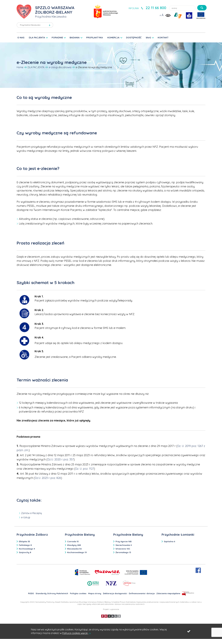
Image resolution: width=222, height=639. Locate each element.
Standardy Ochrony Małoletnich (52, 593)
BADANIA (75, 37)
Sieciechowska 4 (124, 545)
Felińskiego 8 (25, 545)
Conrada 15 (73, 541)
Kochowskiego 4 (27, 548)
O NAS (20, 37)
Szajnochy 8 (25, 552)
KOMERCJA (113, 37)
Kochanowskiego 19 (77, 552)
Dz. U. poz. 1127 (84, 468)
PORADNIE (57, 37)
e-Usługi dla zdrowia (60, 67)
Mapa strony (94, 593)
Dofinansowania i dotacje (142, 593)
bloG (148, 37)
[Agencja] (111, 616)
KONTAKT (163, 37)
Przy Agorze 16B (124, 541)
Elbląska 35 (24, 541)
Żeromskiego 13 (123, 552)
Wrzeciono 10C (123, 548)
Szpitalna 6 (169, 541)
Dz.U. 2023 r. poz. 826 (48, 478)
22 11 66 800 (156, 7)
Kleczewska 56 (74, 548)
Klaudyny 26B (74, 545)
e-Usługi (25, 517)
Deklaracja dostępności (115, 593)
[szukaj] (202, 7)
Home (20, 67)
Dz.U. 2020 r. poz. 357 (60, 459)
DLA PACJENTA (37, 37)
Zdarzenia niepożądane (168, 593)
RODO (31, 593)
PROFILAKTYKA (94, 37)
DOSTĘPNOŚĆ (133, 37)
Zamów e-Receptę (31, 513)
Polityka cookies (78, 593)
